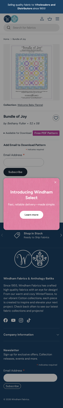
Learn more (31, 214)
